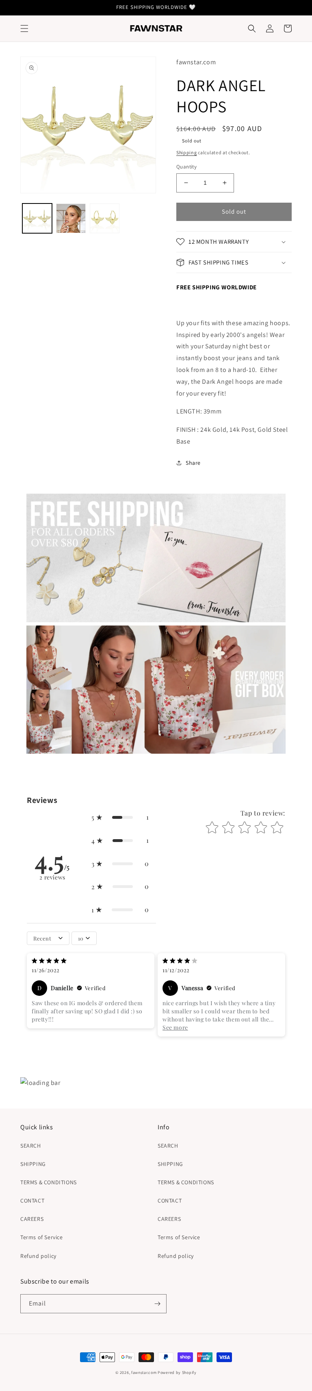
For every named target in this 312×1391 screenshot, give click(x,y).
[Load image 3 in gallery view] (104, 218)
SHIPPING (33, 1164)
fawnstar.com (143, 1372)
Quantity (186, 166)
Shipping (186, 152)
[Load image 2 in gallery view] (71, 218)
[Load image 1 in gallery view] (37, 218)
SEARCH (30, 1145)
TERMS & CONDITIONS (48, 1182)
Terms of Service (41, 1237)
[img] (49, 961)
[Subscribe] (157, 1303)
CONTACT (32, 1200)
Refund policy (38, 1256)
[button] (24, 28)
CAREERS (31, 1219)
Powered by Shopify (177, 1372)
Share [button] (193, 462)
